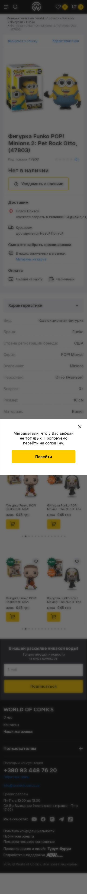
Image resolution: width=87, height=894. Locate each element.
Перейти (43, 456)
